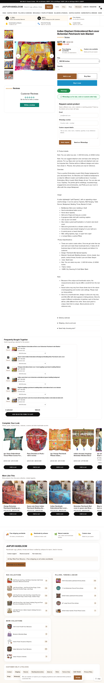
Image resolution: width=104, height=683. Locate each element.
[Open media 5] (8, 74)
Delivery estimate (64, 318)
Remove (8, 350)
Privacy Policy (88, 672)
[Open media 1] (8, 34)
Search (49, 7)
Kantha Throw (12, 13)
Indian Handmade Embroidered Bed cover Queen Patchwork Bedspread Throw (58, 507)
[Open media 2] (8, 44)
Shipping (17, 672)
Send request (65, 142)
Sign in (85, 7)
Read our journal (24, 554)
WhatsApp (64, 91)
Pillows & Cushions (25, 13)
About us (49, 672)
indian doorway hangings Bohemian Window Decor (83, 454)
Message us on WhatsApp (16, 564)
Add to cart (67, 76)
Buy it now (77, 83)
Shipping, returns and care (67, 323)
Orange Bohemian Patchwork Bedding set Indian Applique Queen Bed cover (12, 507)
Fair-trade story (36, 554)
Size (58, 58)
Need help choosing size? (67, 328)
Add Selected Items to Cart (22, 414)
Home (57, 7)
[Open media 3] (8, 54)
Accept (78, 677)
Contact (9, 672)
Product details (63, 151)
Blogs (70, 7)
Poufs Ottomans (47, 13)
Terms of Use (66, 672)
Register (93, 7)
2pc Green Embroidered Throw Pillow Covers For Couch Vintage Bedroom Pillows (12, 454)
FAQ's (57, 672)
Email (61, 112)
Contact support (12, 554)
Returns (25, 672)
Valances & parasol (61, 13)
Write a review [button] (29, 105)
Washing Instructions (37, 672)
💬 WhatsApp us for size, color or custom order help (78, 97)
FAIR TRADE (77, 672)
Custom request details (66, 127)
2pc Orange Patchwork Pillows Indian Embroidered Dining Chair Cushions (59, 454)
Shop (63, 7)
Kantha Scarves (74, 13)
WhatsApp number (65, 120)
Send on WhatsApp (81, 142)
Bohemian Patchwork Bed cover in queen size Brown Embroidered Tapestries (83, 507)
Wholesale (78, 7)
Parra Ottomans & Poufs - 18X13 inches (36, 454)
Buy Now (87, 76)
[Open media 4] (8, 64)
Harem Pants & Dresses (89, 13)
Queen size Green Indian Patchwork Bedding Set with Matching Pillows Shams (35, 507)
